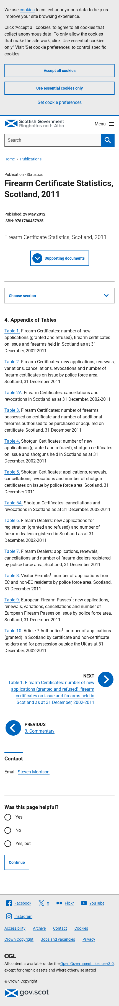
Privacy (88, 939)
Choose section (22, 296)
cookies (27, 9)
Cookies (81, 928)
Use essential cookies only (59, 88)
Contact (60, 928)
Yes (18, 817)
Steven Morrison (34, 771)
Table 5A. (13, 502)
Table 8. (12, 575)
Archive (39, 928)
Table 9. (12, 599)
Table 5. (12, 472)
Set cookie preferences (60, 102)
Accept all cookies (60, 70)
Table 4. (12, 441)
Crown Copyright (18, 939)
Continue (17, 862)
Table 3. (12, 410)
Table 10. (13, 630)
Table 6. (12, 520)
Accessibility (14, 928)
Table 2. (12, 361)
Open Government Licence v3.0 (87, 963)
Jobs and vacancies (58, 939)
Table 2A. (13, 392)
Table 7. (12, 551)
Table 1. (12, 330)
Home (9, 159)
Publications (31, 159)
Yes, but (23, 843)
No (18, 830)
